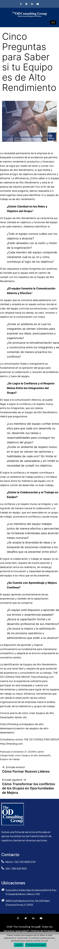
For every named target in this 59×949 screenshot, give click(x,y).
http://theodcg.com (42, 676)
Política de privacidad (35, 945)
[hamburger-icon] (53, 22)
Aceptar (18, 945)
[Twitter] (26, 4)
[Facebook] (21, 4)
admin (41, 751)
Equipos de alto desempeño (36, 755)
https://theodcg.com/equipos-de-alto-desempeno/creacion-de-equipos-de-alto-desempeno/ (24, 728)
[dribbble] (37, 4)
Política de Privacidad (43, 930)
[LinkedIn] (32, 4)
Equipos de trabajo (10, 759)
